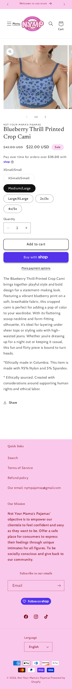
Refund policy (18, 478)
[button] (9, 24)
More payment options (36, 268)
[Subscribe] (59, 585)
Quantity (9, 219)
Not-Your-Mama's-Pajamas (33, 677)
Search (13, 458)
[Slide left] (26, 117)
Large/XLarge (18, 198)
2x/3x (44, 198)
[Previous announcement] (7, 4)
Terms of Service (20, 468)
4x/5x (12, 209)
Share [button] (13, 402)
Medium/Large (19, 188)
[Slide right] (45, 117)
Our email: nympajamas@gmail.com (34, 488)
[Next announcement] (64, 4)
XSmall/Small (21, 179)
